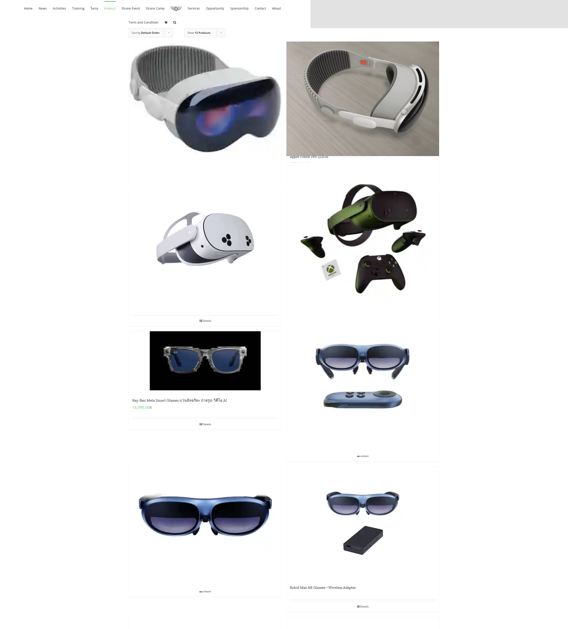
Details (207, 321)
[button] (174, 22)
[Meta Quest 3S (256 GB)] (205, 239)
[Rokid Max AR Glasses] (205, 514)
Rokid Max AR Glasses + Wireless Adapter (323, 587)
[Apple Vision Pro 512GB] (362, 99)
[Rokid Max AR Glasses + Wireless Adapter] (362, 521)
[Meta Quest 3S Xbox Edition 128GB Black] (362, 239)
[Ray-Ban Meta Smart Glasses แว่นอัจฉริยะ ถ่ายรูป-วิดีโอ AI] (205, 360)
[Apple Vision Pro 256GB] (205, 99)
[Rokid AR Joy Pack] (362, 379)
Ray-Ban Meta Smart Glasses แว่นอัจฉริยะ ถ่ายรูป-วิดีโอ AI (179, 400)
